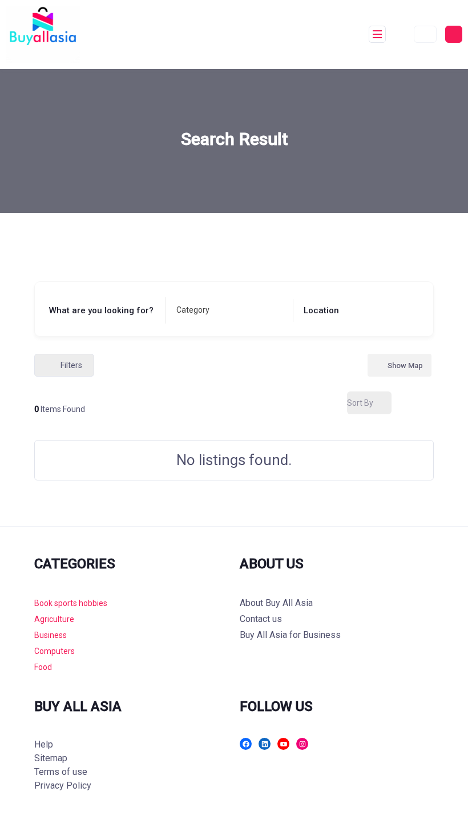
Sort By (360, 402)
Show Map (405, 365)
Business (50, 635)
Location (321, 310)
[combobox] (226, 310)
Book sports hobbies (70, 603)
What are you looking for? (101, 310)
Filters (71, 365)
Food (43, 667)
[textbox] (192, 310)
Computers (54, 651)
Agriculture (54, 619)
